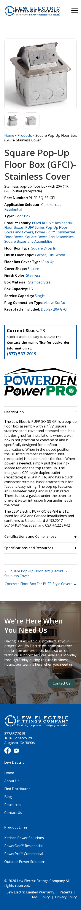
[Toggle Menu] (74, 10)
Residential (13, 209)
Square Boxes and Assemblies (28, 241)
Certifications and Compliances (30, 536)
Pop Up (48, 261)
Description (14, 412)
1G (31, 288)
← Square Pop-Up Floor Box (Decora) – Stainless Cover (35, 573)
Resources (12, 804)
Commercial (50, 204)
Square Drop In (43, 248)
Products (24, 135)
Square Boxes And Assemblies (49, 236)
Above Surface (55, 302)
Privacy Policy (66, 897)
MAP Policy (41, 897)
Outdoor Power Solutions (25, 861)
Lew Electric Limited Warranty (30, 892)
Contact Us (13, 812)
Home (9, 135)
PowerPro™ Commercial (23, 853)
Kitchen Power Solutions (24, 837)
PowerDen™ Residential (23, 845)
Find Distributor (17, 788)
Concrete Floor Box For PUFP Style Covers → (41, 584)
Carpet (40, 255)
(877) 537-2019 (21, 354)
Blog (8, 796)
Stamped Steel (39, 282)
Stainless (33, 275)
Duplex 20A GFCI (54, 309)
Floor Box (22, 216)
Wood (60, 255)
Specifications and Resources (28, 547)
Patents (66, 892)
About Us (11, 780)
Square (33, 268)
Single (40, 295)
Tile (51, 255)
